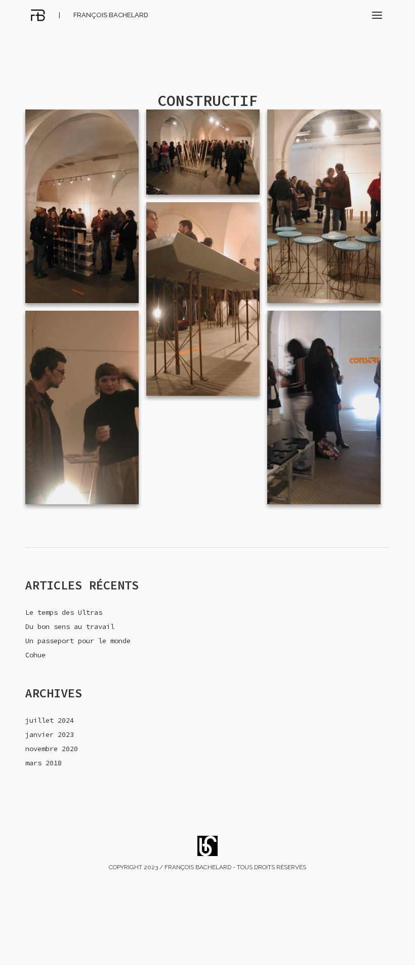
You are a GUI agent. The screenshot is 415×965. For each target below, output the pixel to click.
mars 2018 (43, 762)
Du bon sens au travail (69, 626)
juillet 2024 (49, 720)
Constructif (207, 100)
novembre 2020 (51, 748)
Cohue (35, 654)
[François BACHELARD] (38, 15)
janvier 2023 (49, 734)
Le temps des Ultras (63, 612)
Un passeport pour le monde (78, 640)
